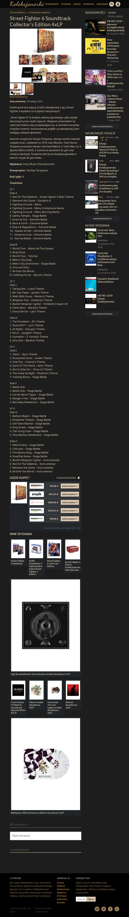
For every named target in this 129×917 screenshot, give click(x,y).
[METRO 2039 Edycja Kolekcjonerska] (90, 301)
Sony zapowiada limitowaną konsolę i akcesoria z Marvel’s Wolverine (113, 48)
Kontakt (61, 902)
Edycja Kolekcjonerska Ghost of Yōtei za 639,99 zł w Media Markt (109, 149)
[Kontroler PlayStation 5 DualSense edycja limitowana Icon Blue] (90, 262)
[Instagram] (117, 908)
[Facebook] (110, 908)
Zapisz (90, 899)
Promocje (88, 4)
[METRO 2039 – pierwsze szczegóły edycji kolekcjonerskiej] (95, 27)
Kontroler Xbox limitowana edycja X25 (107, 232)
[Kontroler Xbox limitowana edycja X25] (90, 238)
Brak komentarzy (18, 96)
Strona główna (17, 12)
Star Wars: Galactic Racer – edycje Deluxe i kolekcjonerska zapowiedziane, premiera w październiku (115, 106)
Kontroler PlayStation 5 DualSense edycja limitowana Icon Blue (107, 259)
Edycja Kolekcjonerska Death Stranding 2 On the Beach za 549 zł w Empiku (109, 170)
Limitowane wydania (39, 12)
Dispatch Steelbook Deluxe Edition (108, 280)
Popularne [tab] (115, 16)
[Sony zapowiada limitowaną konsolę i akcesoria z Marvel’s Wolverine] (95, 52)
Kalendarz (102, 4)
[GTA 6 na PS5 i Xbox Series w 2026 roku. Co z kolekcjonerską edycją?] (95, 80)
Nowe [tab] (112, 12)
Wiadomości (52, 4)
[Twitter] (103, 908)
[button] (111, 4)
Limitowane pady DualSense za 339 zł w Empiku (108, 188)
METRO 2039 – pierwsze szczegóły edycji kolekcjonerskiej (115, 26)
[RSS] (97, 908)
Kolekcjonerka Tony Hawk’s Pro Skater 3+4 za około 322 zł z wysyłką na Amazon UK (106, 206)
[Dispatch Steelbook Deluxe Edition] (90, 284)
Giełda (77, 4)
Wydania (66, 4)
